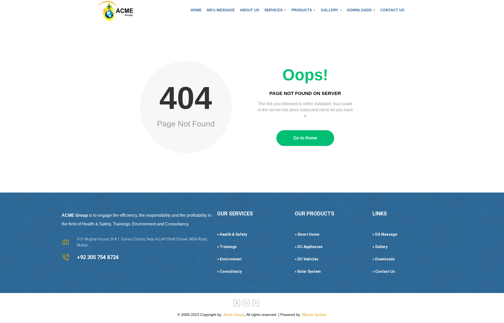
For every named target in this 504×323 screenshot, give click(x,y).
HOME (196, 10)
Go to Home (305, 138)
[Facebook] (236, 303)
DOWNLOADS (359, 10)
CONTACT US (392, 10)
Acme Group (233, 314)
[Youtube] (246, 303)
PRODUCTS (301, 10)
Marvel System (314, 314)
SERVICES (273, 10)
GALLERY (329, 10)
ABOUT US (249, 10)
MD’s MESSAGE (221, 10)
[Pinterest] (255, 303)
